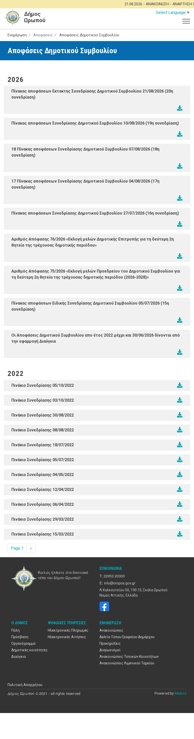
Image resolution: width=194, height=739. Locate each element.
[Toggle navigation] (186, 20)
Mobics (180, 693)
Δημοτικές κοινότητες (29, 650)
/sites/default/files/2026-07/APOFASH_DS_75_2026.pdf (180, 288)
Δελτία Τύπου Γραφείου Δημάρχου (127, 637)
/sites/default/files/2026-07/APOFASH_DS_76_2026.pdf (180, 256)
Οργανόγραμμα (23, 643)
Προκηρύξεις (110, 643)
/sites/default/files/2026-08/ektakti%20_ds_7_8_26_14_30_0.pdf (180, 166)
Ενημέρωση (17, 35)
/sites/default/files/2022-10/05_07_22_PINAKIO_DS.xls (180, 459)
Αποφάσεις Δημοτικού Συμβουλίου (89, 35)
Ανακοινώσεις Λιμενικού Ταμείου (127, 663)
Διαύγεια (18, 657)
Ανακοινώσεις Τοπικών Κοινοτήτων (129, 657)
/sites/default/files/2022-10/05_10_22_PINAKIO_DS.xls (180, 385)
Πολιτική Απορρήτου (25, 685)
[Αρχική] (24, 578)
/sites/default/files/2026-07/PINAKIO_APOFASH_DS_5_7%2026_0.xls (180, 320)
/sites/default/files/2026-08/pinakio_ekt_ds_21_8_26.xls (180, 108)
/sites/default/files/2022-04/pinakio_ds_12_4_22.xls (180, 489)
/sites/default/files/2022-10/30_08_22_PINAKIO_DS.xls (180, 415)
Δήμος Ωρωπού (34, 17)
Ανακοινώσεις (111, 630)
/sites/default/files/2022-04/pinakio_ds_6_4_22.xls (180, 504)
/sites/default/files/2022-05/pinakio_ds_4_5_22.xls (180, 474)
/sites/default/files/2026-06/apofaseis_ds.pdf (180, 352)
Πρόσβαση (19, 637)
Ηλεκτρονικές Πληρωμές (68, 630)
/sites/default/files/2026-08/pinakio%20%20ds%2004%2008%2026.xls (180, 198)
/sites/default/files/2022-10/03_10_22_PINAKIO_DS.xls (180, 400)
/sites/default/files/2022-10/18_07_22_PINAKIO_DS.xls (180, 445)
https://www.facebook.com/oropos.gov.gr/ (104, 606)
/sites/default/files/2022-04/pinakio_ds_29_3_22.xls (180, 519)
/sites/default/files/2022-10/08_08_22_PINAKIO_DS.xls (180, 430)
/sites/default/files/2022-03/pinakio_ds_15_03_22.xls (180, 534)
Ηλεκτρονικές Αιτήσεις (67, 637)
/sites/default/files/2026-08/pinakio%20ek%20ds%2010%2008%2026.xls (180, 134)
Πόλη (15, 630)
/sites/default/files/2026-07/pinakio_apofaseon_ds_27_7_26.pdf (180, 224)
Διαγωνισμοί (110, 650)
